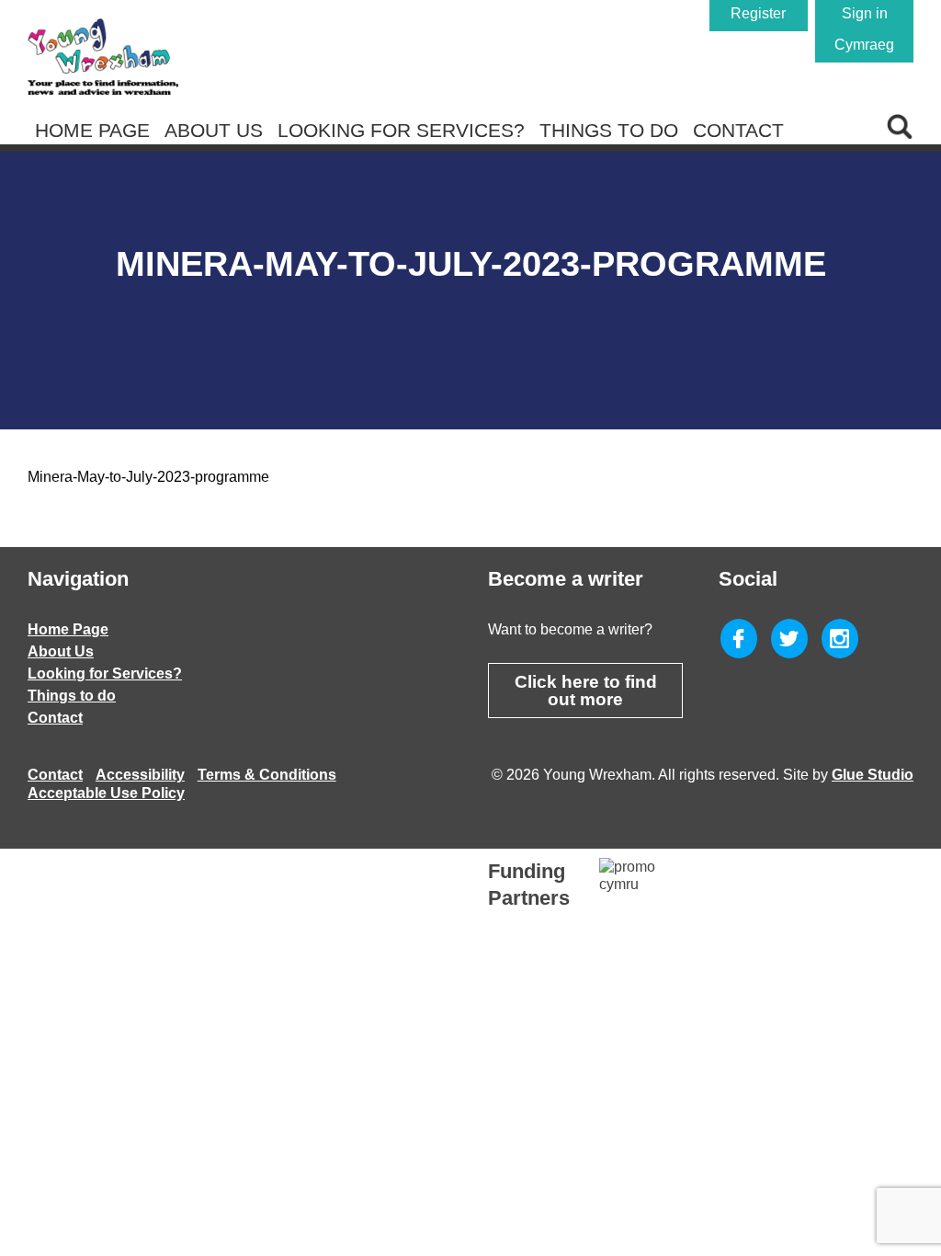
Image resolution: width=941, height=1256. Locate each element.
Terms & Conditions (267, 774)
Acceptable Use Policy (106, 793)
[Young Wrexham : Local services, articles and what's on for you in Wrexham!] (103, 56)
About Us (213, 130)
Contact (738, 130)
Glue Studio (872, 774)
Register (758, 13)
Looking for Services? (401, 130)
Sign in (865, 13)
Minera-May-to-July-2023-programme (148, 477)
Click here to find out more (586, 690)
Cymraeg (864, 44)
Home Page (92, 130)
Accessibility (140, 774)
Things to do (608, 130)
